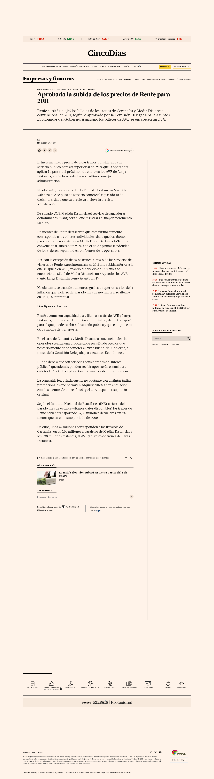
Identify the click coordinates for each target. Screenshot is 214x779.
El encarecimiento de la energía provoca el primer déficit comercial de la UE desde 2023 (171, 271)
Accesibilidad (95, 773)
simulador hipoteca (51, 687)
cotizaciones (148, 687)
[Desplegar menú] (25, 53)
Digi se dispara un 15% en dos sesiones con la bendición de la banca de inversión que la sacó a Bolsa (171, 282)
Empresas (41, 497)
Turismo (171, 80)
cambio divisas (110, 687)
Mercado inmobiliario (156, 80)
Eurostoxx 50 (128, 39)
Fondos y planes (99, 66)
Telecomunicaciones (113, 80)
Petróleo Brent (94, 39)
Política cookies (46, 773)
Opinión (126, 66)
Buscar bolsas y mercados (166, 330)
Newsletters (114, 773)
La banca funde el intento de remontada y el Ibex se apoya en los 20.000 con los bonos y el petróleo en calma (171, 295)
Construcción (139, 80)
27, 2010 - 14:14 (46, 143)
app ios (168, 687)
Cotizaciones (84, 66)
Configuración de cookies (62, 773)
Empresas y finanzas (49, 66)
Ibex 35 (33, 39)
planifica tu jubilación (90, 687)
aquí (98, 510)
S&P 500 (62, 39)
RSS (107, 773)
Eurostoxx (165, 345)
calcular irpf (32, 687)
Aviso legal (35, 773)
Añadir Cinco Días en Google (120, 150)
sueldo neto (70, 687)
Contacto (26, 773)
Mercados (63, 66)
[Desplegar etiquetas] (131, 496)
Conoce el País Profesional (107, 702)
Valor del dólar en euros (165, 39)
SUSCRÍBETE (165, 67)
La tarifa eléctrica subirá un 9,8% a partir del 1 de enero (93, 474)
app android (181, 687)
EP (38, 139)
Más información (44, 510)
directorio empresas (129, 687)
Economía (74, 66)
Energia (127, 80)
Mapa (103, 773)
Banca (100, 80)
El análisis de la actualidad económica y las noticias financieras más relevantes (75, 458)
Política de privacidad (80, 773)
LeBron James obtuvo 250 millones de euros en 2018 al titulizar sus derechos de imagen (171, 308)
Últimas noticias (114, 66)
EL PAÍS (136, 65)
